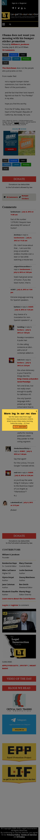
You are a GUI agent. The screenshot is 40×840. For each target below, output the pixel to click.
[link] (20, 411)
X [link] (36, 411)
